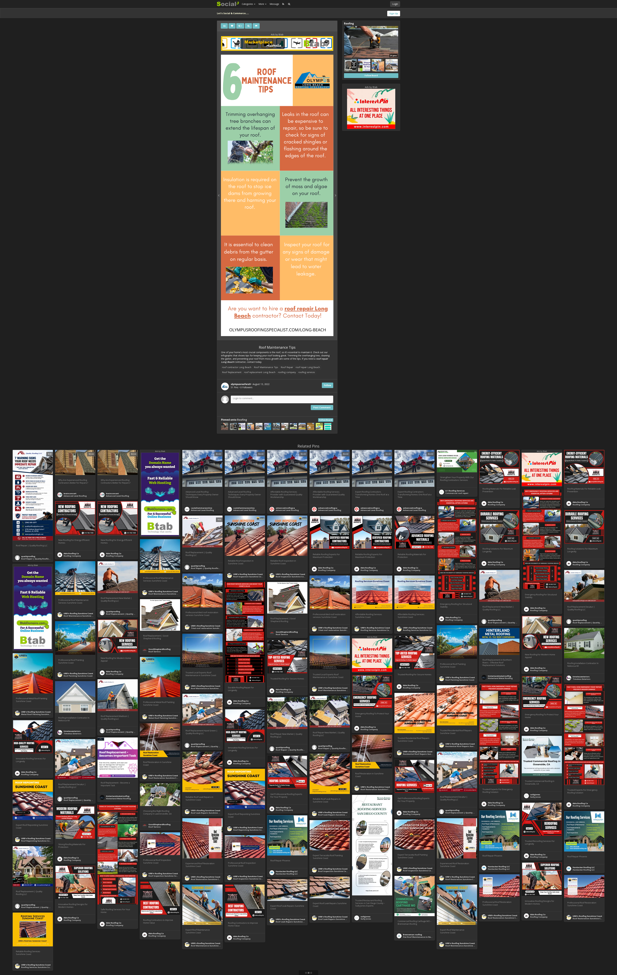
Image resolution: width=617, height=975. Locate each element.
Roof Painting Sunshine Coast (78, 676)
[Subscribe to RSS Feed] (283, 4)
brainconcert (70, 493)
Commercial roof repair (456, 493)
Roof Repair (287, 367)
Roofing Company (496, 504)
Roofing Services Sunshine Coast (376, 630)
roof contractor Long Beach (236, 367)
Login (395, 3)
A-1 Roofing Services (455, 491)
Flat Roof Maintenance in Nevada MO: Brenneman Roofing (431, 937)
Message (274, 3)
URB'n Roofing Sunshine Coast (248, 574)
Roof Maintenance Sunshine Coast (165, 594)
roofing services (306, 372)
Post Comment (322, 407)
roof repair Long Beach (308, 367)
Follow (327, 385)
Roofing (242, 419)
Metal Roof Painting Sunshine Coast (38, 714)
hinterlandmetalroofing (499, 676)
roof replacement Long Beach (259, 372)
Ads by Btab (277, 34)
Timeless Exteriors (581, 679)
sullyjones (535, 794)
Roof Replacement (231, 372)
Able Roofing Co (495, 502)
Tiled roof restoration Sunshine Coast (209, 628)
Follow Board (325, 420)
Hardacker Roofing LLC (499, 866)
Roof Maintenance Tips (266, 367)
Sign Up (393, 13)
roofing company (287, 372)
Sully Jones (535, 797)
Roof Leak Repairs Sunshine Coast (207, 813)
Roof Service (282, 634)
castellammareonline (201, 508)
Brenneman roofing (412, 934)
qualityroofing (28, 556)
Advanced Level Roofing (75, 496)
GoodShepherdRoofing (287, 632)
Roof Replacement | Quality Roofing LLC (125, 614)
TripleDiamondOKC (497, 964)
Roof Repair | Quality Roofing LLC (37, 559)
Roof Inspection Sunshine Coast (248, 576)
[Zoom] (248, 26)
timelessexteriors (581, 676)
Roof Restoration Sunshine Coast (164, 778)
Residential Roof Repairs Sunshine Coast (465, 746)
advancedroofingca (285, 508)
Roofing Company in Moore (501, 967)
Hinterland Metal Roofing (500, 678)
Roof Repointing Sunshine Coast (249, 830)
